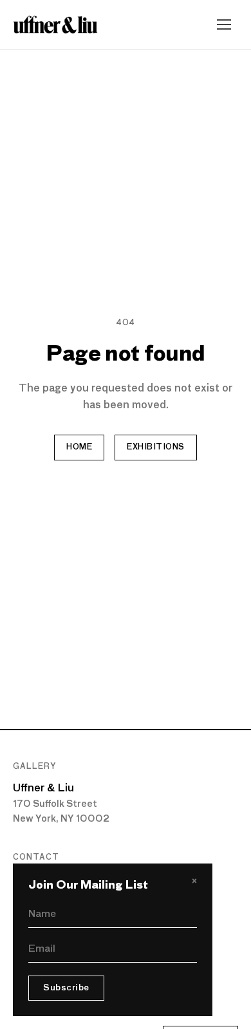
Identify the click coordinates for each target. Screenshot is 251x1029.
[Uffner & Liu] (55, 24)
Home (79, 447)
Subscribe (66, 988)
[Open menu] (224, 24)
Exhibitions (155, 447)
